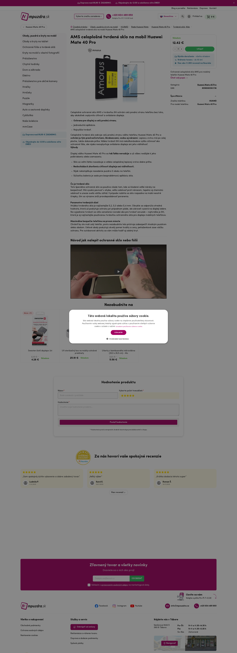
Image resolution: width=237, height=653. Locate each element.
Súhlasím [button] (118, 332)
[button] (118, 338)
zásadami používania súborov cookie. (129, 326)
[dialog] (118, 326)
